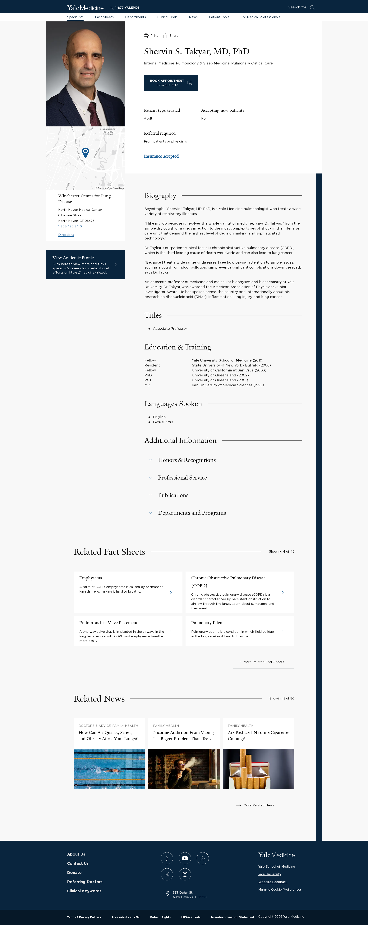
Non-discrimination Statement (232, 917)
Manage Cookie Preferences (280, 889)
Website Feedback (273, 881)
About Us (76, 854)
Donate (74, 873)
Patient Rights (160, 917)
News (193, 17)
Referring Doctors (85, 882)
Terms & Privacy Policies (84, 917)
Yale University (269, 874)
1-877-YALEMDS (127, 7)
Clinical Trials (167, 17)
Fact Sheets (104, 17)
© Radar (100, 188)
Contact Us (78, 864)
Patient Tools (219, 17)
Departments (135, 17)
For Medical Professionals (260, 17)
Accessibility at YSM (126, 917)
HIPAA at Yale (190, 917)
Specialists (75, 17)
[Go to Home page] (85, 8)
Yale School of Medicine (276, 866)
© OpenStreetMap (114, 188)
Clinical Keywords (84, 891)
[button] (85, 153)
